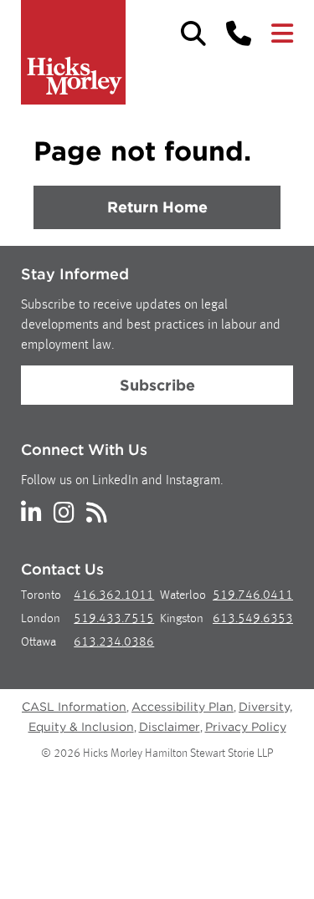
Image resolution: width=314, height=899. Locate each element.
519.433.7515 (114, 619)
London (40, 619)
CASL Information (74, 706)
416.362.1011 (114, 596)
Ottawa (38, 642)
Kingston (181, 619)
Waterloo (183, 596)
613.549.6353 (253, 619)
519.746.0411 (253, 596)
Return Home (157, 207)
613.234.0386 (114, 642)
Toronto (41, 596)
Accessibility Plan (182, 706)
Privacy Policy (245, 726)
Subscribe (157, 385)
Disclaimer (169, 726)
